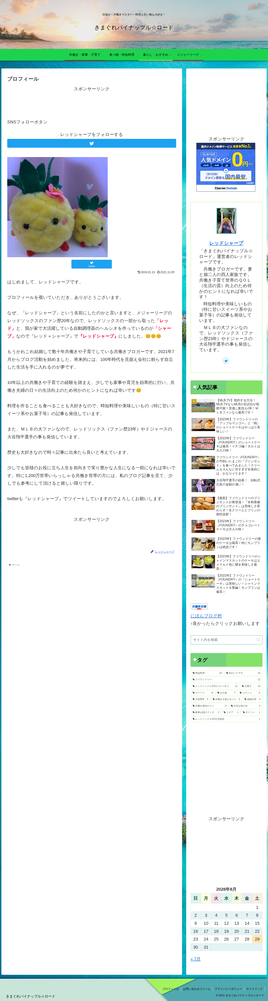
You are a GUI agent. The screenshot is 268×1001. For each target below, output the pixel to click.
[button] (258, 639)
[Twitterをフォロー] (91, 143)
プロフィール (170, 988)
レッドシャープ (226, 243)
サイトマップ (254, 988)
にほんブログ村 (206, 615)
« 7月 (196, 958)
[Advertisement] (91, 102)
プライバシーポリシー (228, 988)
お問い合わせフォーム (197, 988)
